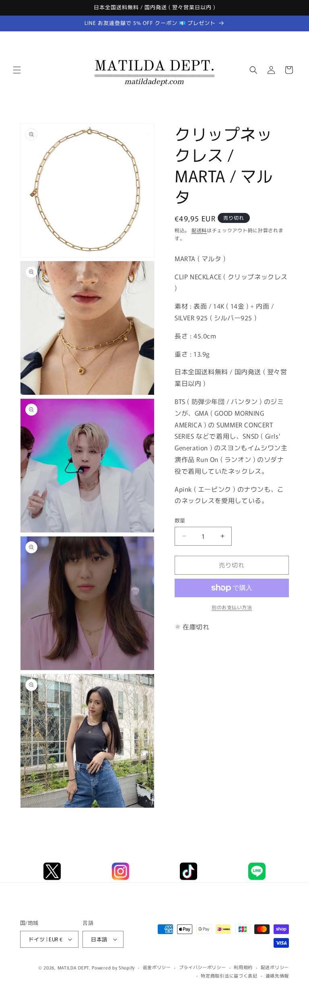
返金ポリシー (157, 967)
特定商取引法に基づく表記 (229, 975)
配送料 (199, 230)
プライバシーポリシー (202, 967)
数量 (180, 520)
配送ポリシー (275, 967)
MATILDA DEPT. (74, 967)
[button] (17, 70)
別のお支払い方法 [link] (232, 607)
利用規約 (243, 967)
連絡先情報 (277, 975)
